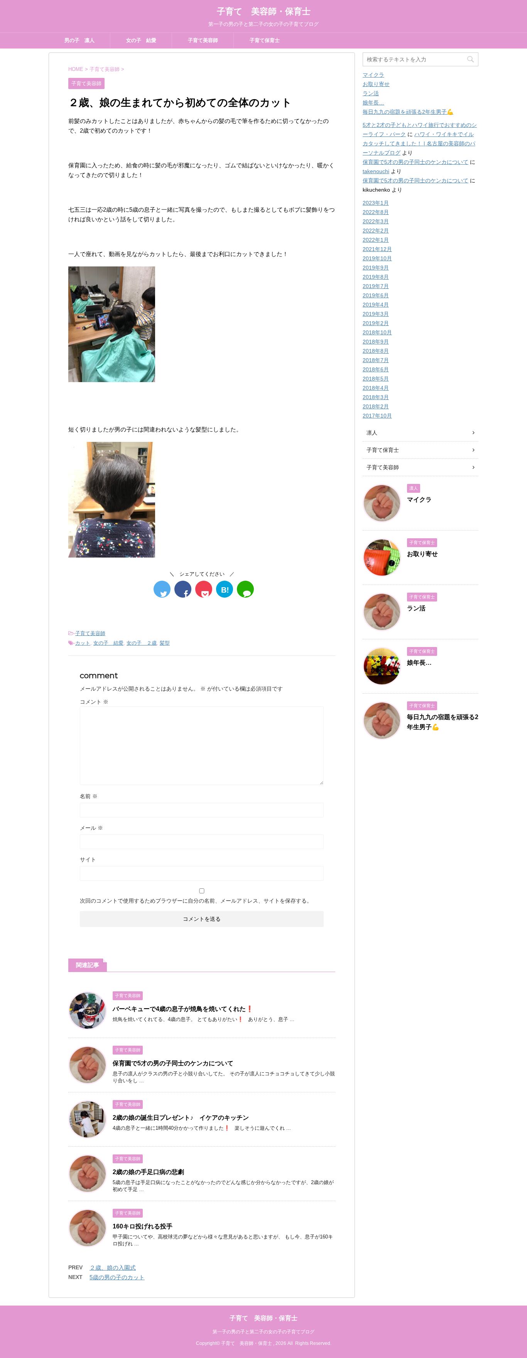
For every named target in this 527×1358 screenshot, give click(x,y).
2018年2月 (376, 406)
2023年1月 (376, 203)
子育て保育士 (265, 40)
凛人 (372, 433)
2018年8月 (376, 351)
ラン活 (371, 93)
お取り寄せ (376, 84)
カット (82, 643)
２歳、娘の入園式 (113, 1267)
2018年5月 (376, 379)
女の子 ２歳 (142, 643)
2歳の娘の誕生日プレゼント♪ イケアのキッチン (181, 1117)
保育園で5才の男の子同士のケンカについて (173, 1063)
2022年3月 (376, 221)
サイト (88, 859)
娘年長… (373, 102)
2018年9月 (376, 342)
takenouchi (376, 171)
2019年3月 (376, 314)
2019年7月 (376, 286)
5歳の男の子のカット (117, 1277)
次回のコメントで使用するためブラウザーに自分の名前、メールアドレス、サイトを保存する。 (196, 901)
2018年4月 (376, 388)
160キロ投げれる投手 (142, 1226)
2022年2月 (376, 230)
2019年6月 (376, 295)
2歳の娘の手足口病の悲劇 (148, 1172)
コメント (94, 702)
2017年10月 (377, 416)
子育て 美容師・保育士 (264, 11)
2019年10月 (377, 258)
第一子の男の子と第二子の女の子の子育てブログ (263, 1331)
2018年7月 (376, 360)
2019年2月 (376, 323)
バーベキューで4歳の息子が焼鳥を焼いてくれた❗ (183, 1009)
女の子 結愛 (141, 40)
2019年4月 (376, 305)
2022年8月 (376, 212)
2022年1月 (376, 240)
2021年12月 (377, 249)
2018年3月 (376, 397)
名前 (89, 796)
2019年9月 (376, 268)
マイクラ (373, 75)
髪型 (165, 643)
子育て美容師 (203, 40)
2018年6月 (376, 369)
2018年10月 (377, 332)
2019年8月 (376, 277)
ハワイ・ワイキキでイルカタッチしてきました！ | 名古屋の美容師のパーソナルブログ (419, 143)
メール (91, 828)
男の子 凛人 (79, 40)
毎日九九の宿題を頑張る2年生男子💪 (408, 112)
